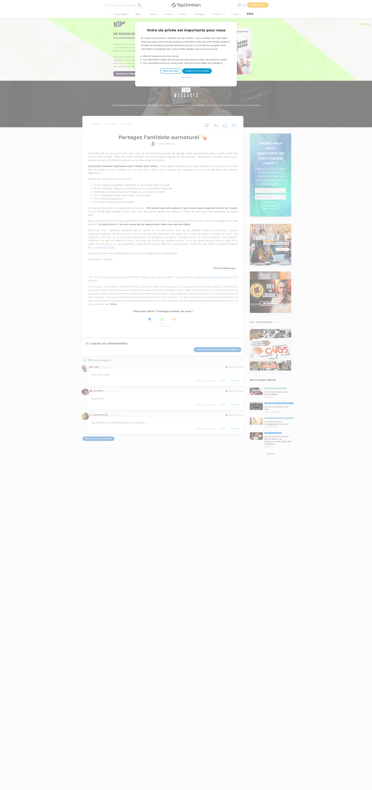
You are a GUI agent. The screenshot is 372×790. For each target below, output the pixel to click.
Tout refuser (186, 78)
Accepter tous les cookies (197, 71)
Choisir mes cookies (171, 71)
